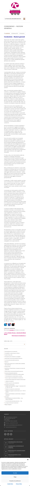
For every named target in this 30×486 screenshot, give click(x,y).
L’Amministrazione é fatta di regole (15, 441)
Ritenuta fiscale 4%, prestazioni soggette (16, 450)
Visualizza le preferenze (15, 480)
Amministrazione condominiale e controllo (14, 376)
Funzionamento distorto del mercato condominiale (15, 379)
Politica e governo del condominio (12, 383)
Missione (6, 361)
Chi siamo (7, 396)
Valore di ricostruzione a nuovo (14, 454)
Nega (15, 477)
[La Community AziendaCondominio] (15, 8)
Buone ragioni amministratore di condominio (14, 377)
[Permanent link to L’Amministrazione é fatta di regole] (5, 443)
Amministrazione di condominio (11, 351)
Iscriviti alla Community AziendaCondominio (13, 358)
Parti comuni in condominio (19, 335)
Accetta (15, 473)
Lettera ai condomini (10, 381)
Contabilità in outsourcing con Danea (12, 353)
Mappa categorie (8, 404)
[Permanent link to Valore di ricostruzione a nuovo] (5, 455)
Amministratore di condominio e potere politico (15, 374)
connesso (11, 330)
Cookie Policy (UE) (8, 354)
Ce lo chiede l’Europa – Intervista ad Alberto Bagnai (15, 333)
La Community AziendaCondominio (12, 360)
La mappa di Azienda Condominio (11, 402)
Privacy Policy (19, 483)
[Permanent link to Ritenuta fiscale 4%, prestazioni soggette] (5, 451)
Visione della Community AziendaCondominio (14, 371)
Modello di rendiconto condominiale (13, 389)
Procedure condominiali (9, 384)
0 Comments (21, 33)
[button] (28, 459)
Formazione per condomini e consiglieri (12, 356)
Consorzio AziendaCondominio (11, 373)
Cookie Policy (10, 483)
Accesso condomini (15, 12)
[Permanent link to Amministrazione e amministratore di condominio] (5, 447)
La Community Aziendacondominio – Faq (14, 401)
